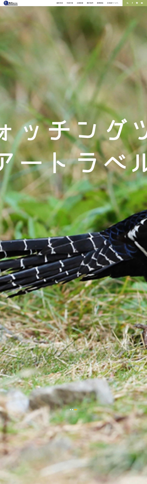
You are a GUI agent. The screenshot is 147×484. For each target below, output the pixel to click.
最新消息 (60, 3)
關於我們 (90, 3)
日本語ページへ (112, 3)
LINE (137, 3)
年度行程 (70, 3)
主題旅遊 (80, 3)
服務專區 (100, 3)
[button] (11, 242)
